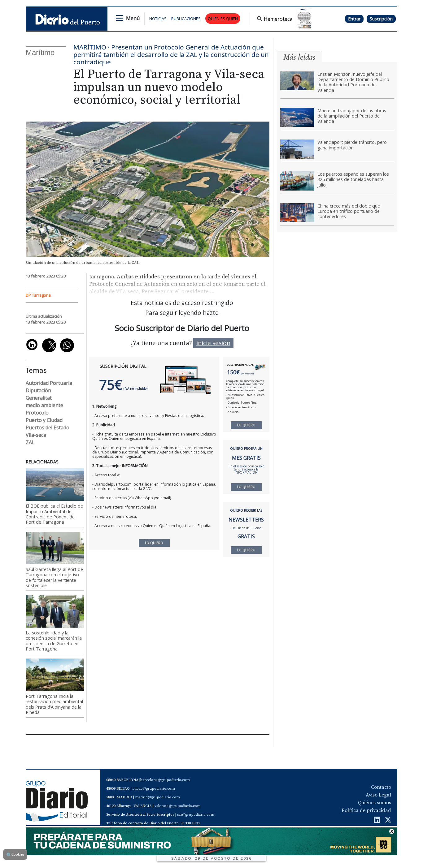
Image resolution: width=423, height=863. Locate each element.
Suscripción (381, 19)
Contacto (381, 787)
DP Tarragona (38, 295)
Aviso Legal (378, 795)
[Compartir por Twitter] (49, 345)
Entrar (354, 19)
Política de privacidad (366, 810)
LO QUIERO (246, 425)
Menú (133, 18)
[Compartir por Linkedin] (32, 344)
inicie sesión (213, 343)
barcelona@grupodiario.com (165, 780)
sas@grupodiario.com (195, 814)
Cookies (15, 854)
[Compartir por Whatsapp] (67, 345)
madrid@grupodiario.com (157, 797)
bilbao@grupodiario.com (154, 788)
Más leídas (299, 57)
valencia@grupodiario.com (178, 806)
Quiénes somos (374, 803)
